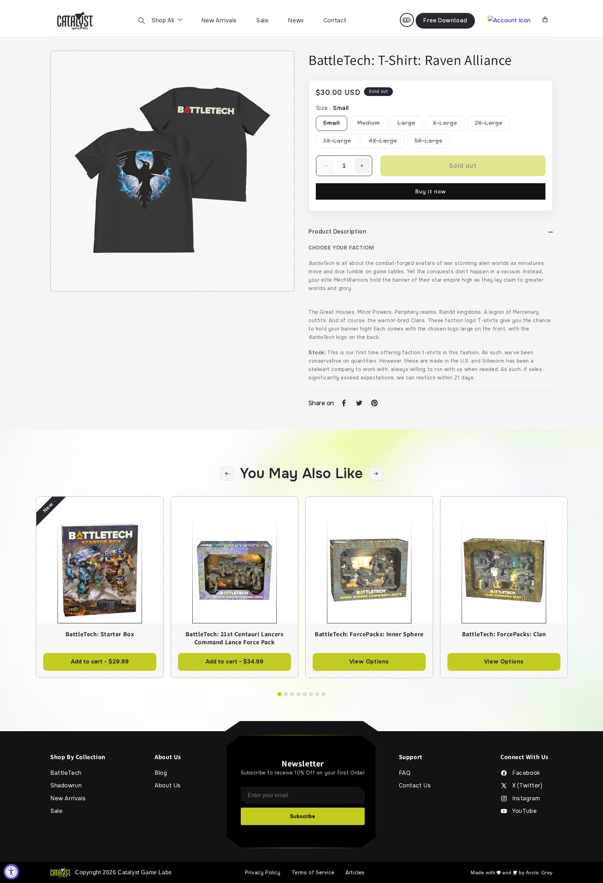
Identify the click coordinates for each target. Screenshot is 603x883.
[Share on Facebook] (344, 403)
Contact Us (415, 785)
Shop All (162, 20)
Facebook (526, 773)
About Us (168, 785)
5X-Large (432, 142)
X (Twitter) (527, 785)
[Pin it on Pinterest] (374, 403)
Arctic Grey (539, 872)
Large (410, 125)
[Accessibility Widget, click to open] (11, 872)
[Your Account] (509, 21)
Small (335, 125)
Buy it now (430, 191)
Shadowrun (66, 785)
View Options (369, 661)
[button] (141, 20)
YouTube (524, 811)
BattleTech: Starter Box (100, 634)
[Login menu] (407, 20)
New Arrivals (219, 20)
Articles (355, 872)
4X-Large (386, 142)
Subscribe (302, 816)
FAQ (405, 773)
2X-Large (492, 125)
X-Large (448, 125)
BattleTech (66, 773)
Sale (262, 20)
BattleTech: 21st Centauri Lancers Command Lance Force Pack (235, 638)
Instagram (526, 798)
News (296, 20)
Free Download (445, 20)
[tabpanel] (100, 587)
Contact (335, 20)
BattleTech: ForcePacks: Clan (504, 634)
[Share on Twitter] (359, 403)
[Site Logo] (75, 21)
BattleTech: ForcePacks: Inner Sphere (369, 634)
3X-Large (340, 142)
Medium (372, 125)
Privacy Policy (262, 872)
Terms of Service (313, 872)
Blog (161, 773)
